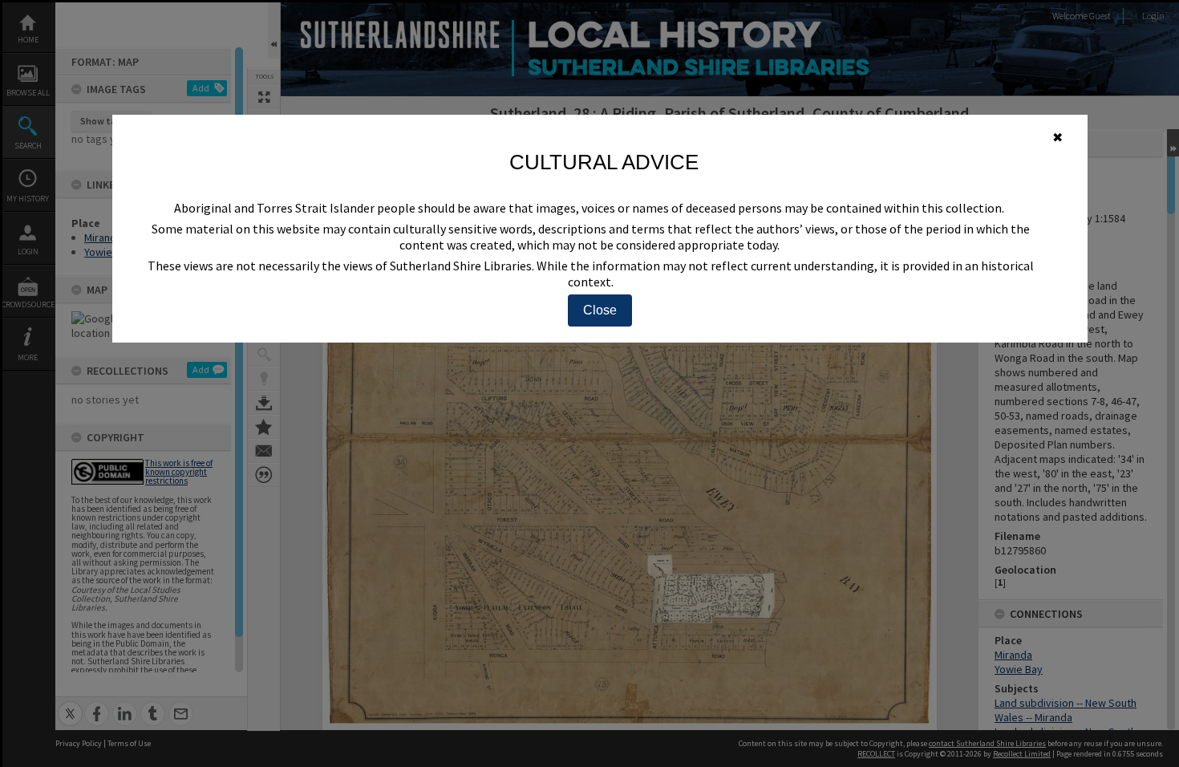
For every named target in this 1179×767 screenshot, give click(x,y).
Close (600, 310)
